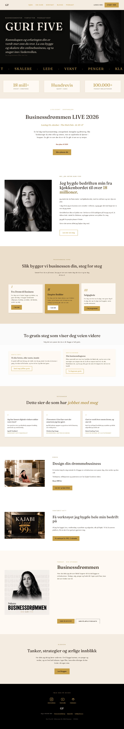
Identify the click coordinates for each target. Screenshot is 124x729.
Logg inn (98, 5)
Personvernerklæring (59, 713)
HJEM (31, 5)
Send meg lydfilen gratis (22, 368)
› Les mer (17, 307)
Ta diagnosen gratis (74, 371)
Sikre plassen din (62, 152)
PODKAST (70, 5)
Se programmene (11, 55)
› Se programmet (92, 308)
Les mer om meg (69, 233)
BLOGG (60, 5)
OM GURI (39, 5)
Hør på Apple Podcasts (88, 621)
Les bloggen (62, 671)
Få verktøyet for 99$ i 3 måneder (66, 538)
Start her (111, 5)
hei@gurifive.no (79, 713)
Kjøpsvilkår (70, 713)
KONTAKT (50, 5)
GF (7, 4)
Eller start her (23, 55)
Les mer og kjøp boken (62, 488)
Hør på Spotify (66, 621)
